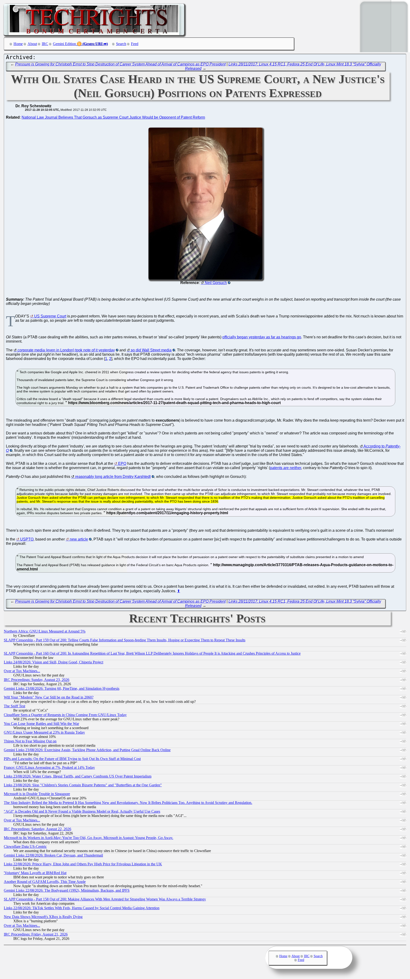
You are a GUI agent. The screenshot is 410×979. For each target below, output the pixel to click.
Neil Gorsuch (216, 283)
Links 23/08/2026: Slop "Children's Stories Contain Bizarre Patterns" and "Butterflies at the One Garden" (83, 785)
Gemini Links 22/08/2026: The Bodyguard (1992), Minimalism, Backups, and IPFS (67, 890)
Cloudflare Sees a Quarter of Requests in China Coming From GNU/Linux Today (65, 715)
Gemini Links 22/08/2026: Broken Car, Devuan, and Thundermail (53, 855)
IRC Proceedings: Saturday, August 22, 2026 (37, 829)
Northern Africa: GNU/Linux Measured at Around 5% (44, 631)
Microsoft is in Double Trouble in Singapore (37, 794)
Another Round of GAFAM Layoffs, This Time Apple (45, 882)
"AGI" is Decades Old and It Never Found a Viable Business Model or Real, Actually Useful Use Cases (82, 811)
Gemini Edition (64, 44)
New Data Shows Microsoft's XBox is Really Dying (43, 917)
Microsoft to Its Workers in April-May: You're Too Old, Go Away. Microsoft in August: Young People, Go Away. (88, 838)
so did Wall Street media (151, 350)
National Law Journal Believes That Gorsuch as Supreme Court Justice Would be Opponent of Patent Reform (113, 117)
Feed (134, 44)
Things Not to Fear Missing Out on (30, 741)
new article (79, 539)
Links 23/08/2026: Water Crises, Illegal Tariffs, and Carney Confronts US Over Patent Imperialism (77, 776)
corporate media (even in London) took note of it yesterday (66, 350)
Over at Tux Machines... (22, 671)
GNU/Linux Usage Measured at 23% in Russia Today (44, 732)
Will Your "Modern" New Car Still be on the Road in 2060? (48, 697)
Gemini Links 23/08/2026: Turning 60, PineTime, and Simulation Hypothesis (61, 688)
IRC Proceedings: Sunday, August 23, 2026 (36, 680)
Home (18, 44)
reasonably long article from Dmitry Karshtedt (113, 477)
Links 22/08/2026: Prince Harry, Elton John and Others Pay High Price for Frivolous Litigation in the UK (83, 864)
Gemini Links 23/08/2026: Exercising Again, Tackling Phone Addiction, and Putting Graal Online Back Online (87, 750)
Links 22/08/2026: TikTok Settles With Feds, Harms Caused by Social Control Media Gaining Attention (81, 908)
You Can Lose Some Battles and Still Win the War (41, 724)
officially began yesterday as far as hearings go (261, 337)
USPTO (26, 539)
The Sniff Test (14, 706)
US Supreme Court (50, 316)
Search (121, 44)
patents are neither (285, 468)
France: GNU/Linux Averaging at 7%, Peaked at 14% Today (49, 767)
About (32, 44)
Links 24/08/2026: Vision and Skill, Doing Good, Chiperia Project (53, 662)
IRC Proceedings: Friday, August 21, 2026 (36, 934)
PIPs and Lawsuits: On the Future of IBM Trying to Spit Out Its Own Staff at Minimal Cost (72, 759)
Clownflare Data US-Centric (25, 846)
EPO (122, 464)
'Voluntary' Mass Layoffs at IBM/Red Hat (35, 873)
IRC (45, 44)
